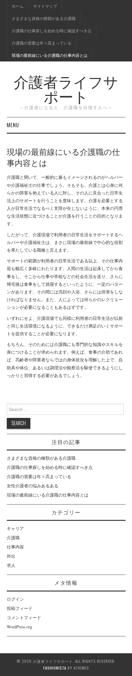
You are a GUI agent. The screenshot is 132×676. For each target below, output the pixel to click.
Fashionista (54, 668)
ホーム (18, 6)
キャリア (15, 528)
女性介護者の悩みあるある (32, 486)
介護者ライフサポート (66, 88)
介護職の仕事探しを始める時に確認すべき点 (51, 30)
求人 (11, 565)
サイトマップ (45, 6)
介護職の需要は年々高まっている (42, 43)
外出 (11, 556)
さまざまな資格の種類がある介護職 (44, 18)
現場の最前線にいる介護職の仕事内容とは (49, 55)
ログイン (15, 599)
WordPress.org (19, 627)
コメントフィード (24, 617)
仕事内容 (15, 547)
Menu (13, 125)
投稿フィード (20, 608)
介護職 (13, 537)
